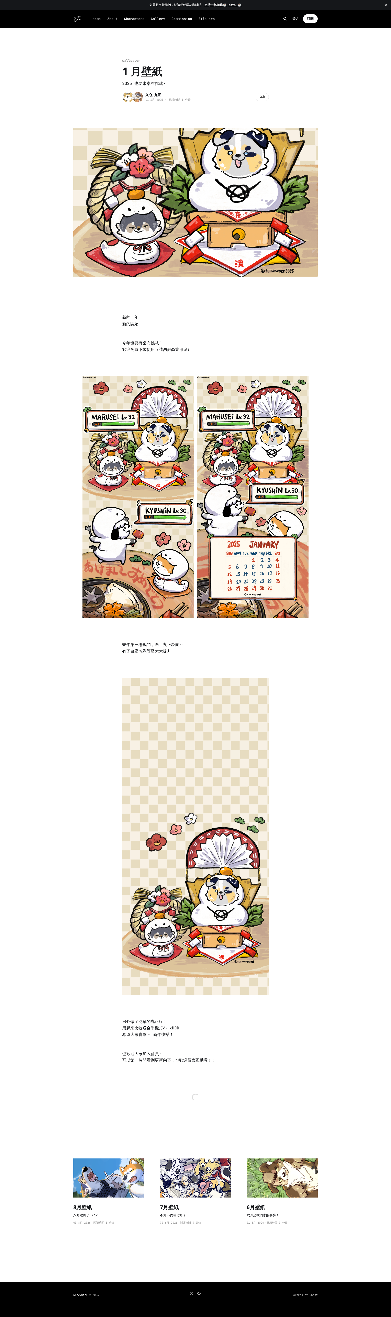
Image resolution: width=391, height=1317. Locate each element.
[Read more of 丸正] (137, 97)
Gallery (158, 19)
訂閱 (310, 18)
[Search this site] (285, 18)
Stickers (207, 19)
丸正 (157, 94)
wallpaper (131, 60)
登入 (295, 19)
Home (97, 19)
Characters (134, 19)
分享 (262, 97)
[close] (386, 5)
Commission (182, 19)
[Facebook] (199, 1293)
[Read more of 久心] (128, 97)
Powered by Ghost (305, 1295)
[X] (191, 1293)
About (112, 19)
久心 (148, 94)
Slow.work (80, 1295)
